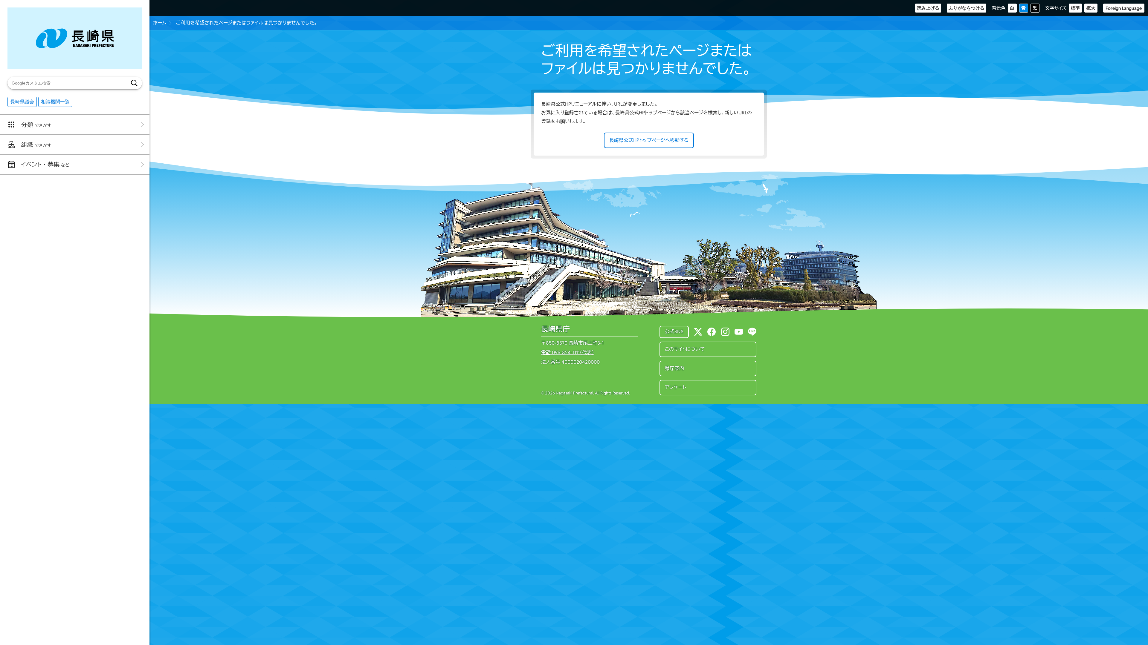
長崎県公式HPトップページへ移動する (649, 140)
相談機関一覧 (55, 101)
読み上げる (928, 7)
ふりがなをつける (966, 7)
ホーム (159, 23)
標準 (1075, 7)
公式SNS (674, 331)
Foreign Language (1124, 8)
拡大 (1090, 7)
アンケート (675, 387)
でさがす (36, 125)
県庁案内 (674, 368)
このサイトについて (685, 349)
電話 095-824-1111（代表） (567, 352)
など (45, 165)
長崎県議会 (22, 101)
